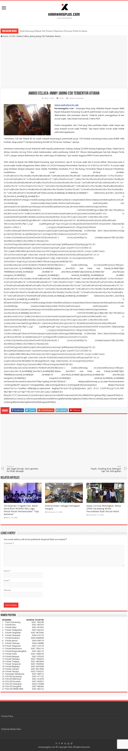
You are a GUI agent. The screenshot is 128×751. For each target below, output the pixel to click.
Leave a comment (76, 98)
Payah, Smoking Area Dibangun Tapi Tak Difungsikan (106, 468)
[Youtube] (68, 743)
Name (7, 571)
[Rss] (56, 743)
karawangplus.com (46, 747)
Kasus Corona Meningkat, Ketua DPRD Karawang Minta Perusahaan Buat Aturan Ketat (103, 508)
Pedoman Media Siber (11, 729)
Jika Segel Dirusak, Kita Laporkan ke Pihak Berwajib (22, 468)
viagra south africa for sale (66, 105)
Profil (12, 36)
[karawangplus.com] (64, 10)
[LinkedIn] (65, 743)
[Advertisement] (64, 63)
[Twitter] (62, 743)
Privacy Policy (7, 716)
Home (5, 36)
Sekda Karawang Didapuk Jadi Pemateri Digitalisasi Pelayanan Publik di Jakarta (53, 31)
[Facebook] (59, 743)
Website (7, 590)
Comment (9, 543)
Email (7, 580)
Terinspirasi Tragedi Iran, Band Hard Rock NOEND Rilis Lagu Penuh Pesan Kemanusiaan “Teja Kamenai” (21, 510)
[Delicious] (71, 743)
